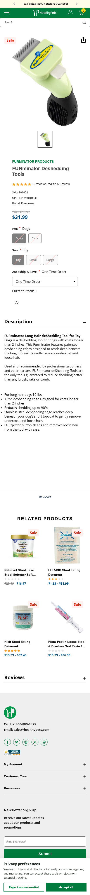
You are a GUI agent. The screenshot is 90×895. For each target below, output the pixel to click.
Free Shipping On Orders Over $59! (45, 4)
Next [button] (76, 4)
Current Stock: (24, 291)
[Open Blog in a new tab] (44, 742)
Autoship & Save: (39, 271)
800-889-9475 (26, 724)
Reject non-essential (24, 887)
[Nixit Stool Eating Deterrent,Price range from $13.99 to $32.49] (23, 617)
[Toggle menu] (6, 12)
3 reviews (40, 184)
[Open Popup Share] (83, 40)
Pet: (21, 228)
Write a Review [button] (59, 184)
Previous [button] (14, 4)
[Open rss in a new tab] (34, 742)
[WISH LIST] (16, 302)
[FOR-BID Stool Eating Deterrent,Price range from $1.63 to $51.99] (67, 545)
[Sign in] (70, 12)
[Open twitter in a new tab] (16, 742)
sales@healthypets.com (31, 730)
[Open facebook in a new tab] (7, 742)
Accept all (66, 887)
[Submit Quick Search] (84, 22)
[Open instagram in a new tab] (25, 742)
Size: (20, 250)
